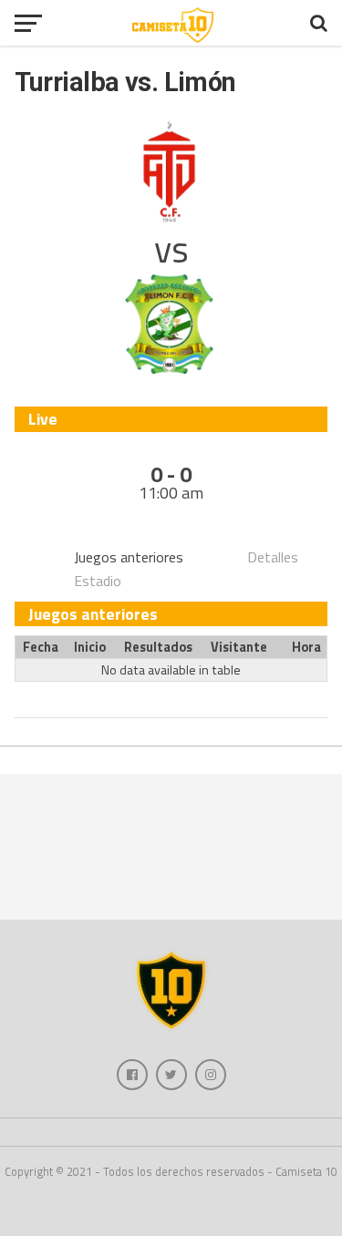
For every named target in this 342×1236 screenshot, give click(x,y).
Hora (306, 647)
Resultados (158, 647)
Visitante (239, 647)
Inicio (90, 647)
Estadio (97, 580)
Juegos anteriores (128, 557)
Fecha (40, 647)
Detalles (272, 557)
